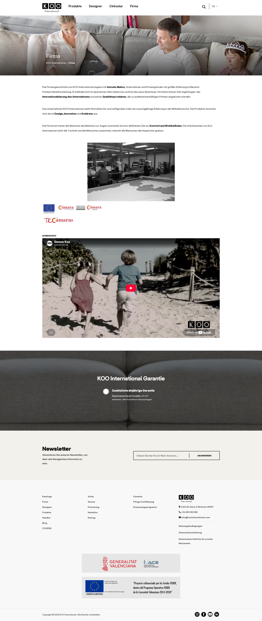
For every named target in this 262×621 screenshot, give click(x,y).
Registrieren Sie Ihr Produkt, (126, 395)
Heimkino (93, 512)
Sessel (91, 501)
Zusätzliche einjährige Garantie (133, 390)
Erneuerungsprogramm (145, 507)
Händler (46, 517)
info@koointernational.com (195, 517)
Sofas (91, 496)
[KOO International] (51, 7)
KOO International (56, 63)
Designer (95, 6)
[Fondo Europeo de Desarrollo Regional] (131, 587)
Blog (44, 523)
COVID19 (46, 528)
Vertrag (91, 517)
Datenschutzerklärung (190, 532)
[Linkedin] (216, 614)
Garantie (137, 496)
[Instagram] (197, 614)
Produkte (75, 6)
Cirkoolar (116, 6)
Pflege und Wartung (143, 501)
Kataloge (47, 496)
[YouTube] (210, 614)
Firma (134, 6)
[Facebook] (203, 614)
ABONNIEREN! (204, 455)
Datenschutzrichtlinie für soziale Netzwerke (196, 541)
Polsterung (93, 507)
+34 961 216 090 (189, 512)
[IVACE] (131, 565)
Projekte (46, 512)
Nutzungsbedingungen (190, 526)
